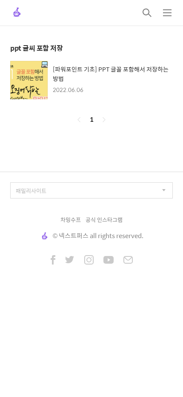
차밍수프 (70, 219)
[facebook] (53, 260)
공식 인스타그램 (104, 219)
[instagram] (89, 260)
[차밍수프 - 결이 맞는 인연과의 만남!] (17, 13)
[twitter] (69, 260)
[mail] (128, 260)
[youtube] (108, 260)
